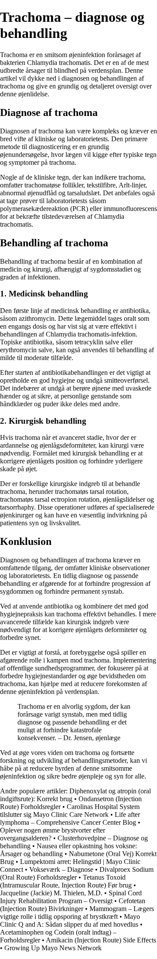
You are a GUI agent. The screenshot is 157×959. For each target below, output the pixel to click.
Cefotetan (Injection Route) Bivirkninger (72, 904)
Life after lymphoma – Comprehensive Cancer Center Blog (70, 818)
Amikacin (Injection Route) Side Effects (101, 940)
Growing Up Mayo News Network (53, 948)
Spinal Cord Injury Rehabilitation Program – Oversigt (71, 897)
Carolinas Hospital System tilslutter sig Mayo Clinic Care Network (70, 810)
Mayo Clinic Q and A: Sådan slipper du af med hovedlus (70, 920)
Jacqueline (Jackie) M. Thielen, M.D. (51, 893)
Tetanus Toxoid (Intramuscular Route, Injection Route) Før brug (66, 881)
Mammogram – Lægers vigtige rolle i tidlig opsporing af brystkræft (77, 912)
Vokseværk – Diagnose (62, 869)
